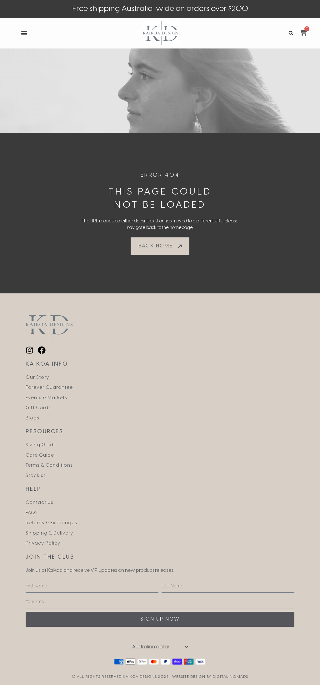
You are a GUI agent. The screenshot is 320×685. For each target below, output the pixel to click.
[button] (291, 33)
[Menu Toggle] (24, 33)
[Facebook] (42, 350)
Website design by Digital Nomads (210, 677)
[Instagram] (29, 350)
